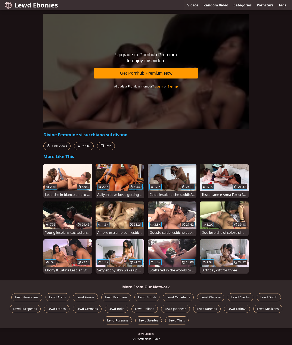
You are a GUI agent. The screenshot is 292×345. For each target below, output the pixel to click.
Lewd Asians (85, 297)
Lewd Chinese (211, 297)
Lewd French (57, 309)
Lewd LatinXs (237, 309)
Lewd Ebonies (36, 5)
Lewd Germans (87, 309)
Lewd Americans (26, 297)
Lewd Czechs (240, 297)
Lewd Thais (177, 320)
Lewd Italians (144, 309)
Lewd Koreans (207, 309)
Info (108, 146)
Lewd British (147, 297)
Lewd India (116, 309)
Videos (192, 5)
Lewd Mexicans (268, 309)
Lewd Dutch (268, 297)
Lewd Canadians (178, 297)
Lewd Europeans (25, 309)
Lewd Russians (117, 320)
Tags (282, 5)
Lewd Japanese (175, 309)
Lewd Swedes (148, 320)
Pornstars (265, 5)
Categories (242, 5)
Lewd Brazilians (116, 297)
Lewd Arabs (57, 297)
